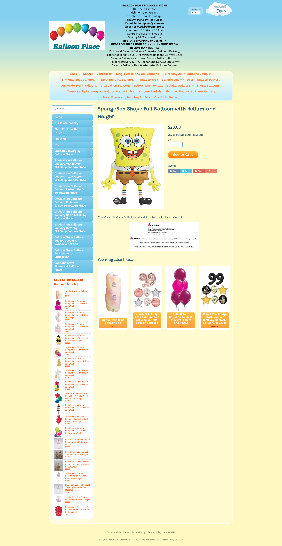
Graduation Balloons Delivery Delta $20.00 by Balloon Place (70, 215)
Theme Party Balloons (84, 92)
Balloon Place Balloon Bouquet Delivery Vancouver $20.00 (69, 241)
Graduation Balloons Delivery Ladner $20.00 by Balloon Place (70, 190)
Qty (169, 139)
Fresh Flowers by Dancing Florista (127, 97)
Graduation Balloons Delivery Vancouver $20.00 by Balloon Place (70, 164)
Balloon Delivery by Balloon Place (74, 154)
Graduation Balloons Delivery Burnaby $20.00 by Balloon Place (70, 228)
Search (88, 74)
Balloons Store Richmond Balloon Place (67, 266)
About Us (60, 139)
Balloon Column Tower (177, 79)
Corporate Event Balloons (79, 85)
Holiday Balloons (180, 86)
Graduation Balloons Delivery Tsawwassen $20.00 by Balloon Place (70, 177)
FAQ (57, 145)
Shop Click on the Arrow (74, 132)
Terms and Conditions (118, 532)
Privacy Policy (138, 532)
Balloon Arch (149, 79)
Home (58, 117)
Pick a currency (195, 9)
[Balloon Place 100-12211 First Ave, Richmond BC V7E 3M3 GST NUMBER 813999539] (77, 35)
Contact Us (104, 74)
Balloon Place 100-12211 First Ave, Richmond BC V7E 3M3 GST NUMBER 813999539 (140, 540)
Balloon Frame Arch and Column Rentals (133, 91)
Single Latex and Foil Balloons (139, 75)
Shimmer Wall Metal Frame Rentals (190, 91)
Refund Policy (154, 532)
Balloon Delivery (208, 79)
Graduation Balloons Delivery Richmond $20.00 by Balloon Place (70, 202)
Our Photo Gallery (166, 97)
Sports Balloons (210, 86)
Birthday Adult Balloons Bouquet (188, 74)
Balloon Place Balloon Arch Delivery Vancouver (69, 254)
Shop (75, 75)
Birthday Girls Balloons (119, 80)
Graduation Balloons (115, 85)
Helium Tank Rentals (148, 85)
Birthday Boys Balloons (80, 80)
